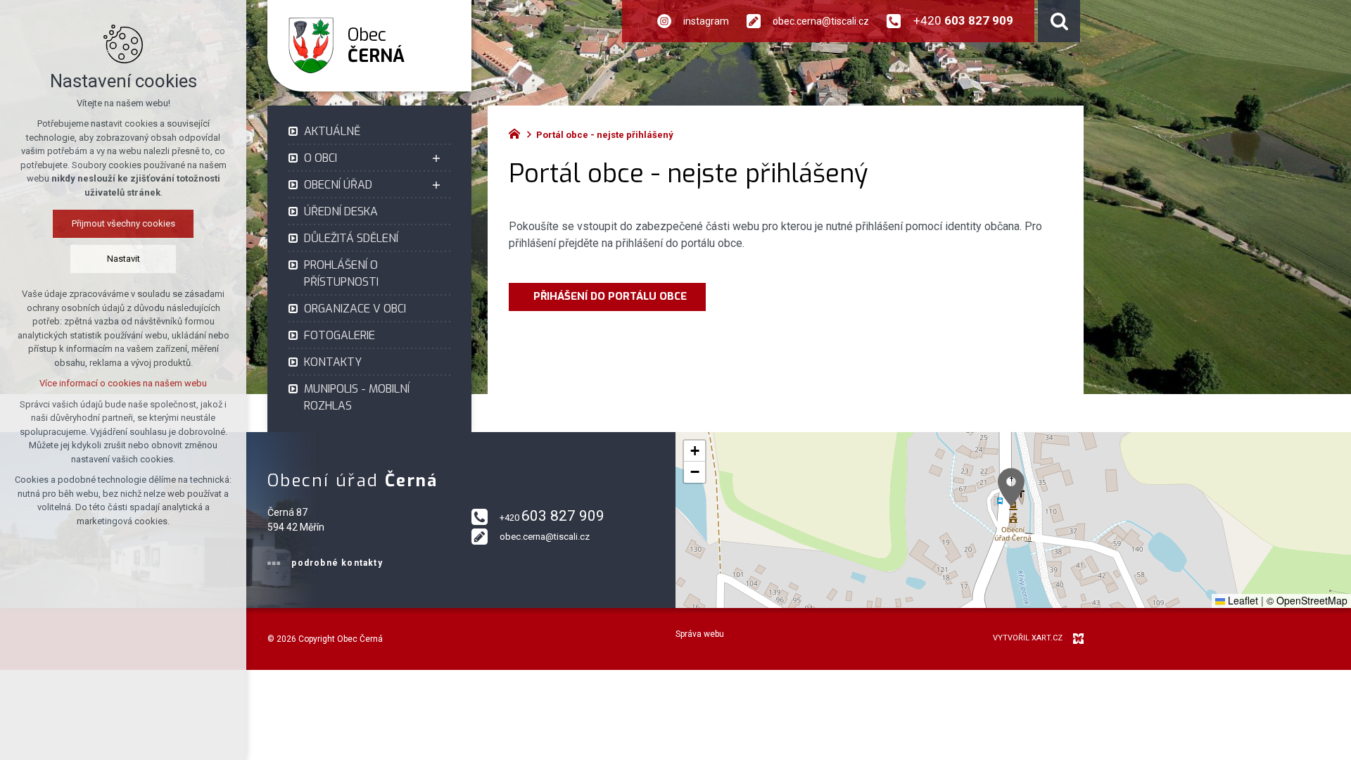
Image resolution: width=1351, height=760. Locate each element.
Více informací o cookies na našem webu (123, 383)
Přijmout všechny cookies (123, 223)
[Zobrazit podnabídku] (436, 158)
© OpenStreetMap (1307, 600)
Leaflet (1241, 600)
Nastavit (123, 258)
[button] (1011, 487)
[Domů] (518, 132)
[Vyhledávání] (1059, 21)
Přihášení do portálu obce (607, 296)
